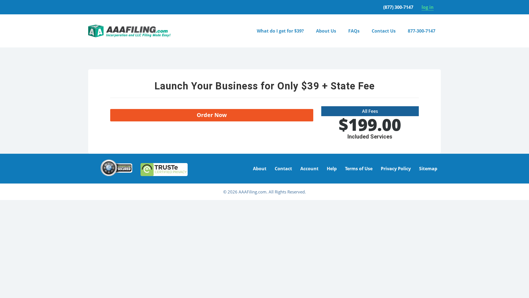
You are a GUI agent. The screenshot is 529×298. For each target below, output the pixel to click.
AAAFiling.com (129, 31)
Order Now (212, 115)
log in (428, 7)
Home (94, 61)
